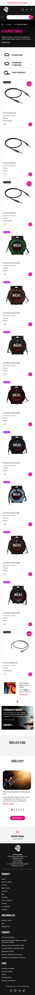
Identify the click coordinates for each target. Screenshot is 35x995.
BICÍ (3, 894)
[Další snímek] (31, 3)
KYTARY (9, 24)
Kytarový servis (6, 920)
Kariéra (4, 974)
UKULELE (4, 891)
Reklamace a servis (8, 951)
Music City (13, 986)
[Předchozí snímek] (4, 3)
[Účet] (27, 10)
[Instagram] (15, 990)
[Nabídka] (3, 17)
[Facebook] (11, 990)
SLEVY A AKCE (6, 882)
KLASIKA (4, 909)
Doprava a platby (7, 971)
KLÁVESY (5, 897)
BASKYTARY (6, 888)
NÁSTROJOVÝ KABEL (9, 115)
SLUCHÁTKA (6, 906)
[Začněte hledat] (31, 17)
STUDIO (4, 903)
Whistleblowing (6, 977)
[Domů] (2, 24)
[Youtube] (19, 990)
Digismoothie (25, 986)
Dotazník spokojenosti (9, 980)
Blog (3, 923)
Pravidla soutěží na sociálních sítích (13, 948)
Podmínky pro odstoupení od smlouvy (14, 957)
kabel (26, 690)
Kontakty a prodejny (8, 968)
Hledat (4, 879)
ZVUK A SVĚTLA (7, 900)
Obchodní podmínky (8, 937)
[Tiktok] (24, 990)
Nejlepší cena (6, 926)
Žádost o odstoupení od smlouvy (12, 954)
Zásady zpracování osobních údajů (13, 945)
